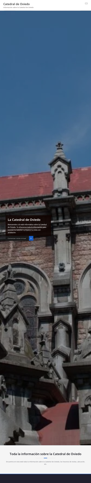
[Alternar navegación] (86, 3)
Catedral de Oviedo (16, 4)
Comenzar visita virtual (17, 238)
